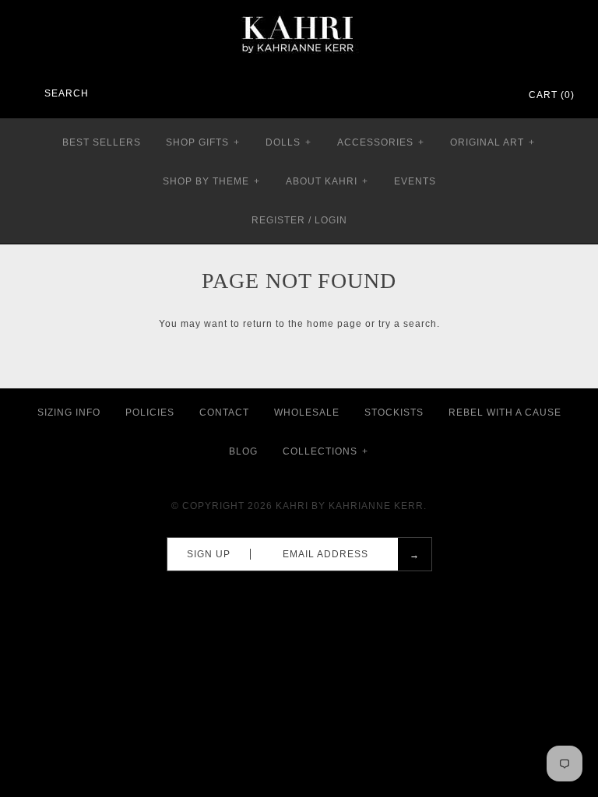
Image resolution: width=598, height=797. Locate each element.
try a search (407, 323)
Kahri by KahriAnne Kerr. (351, 505)
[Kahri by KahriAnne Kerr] (299, 10)
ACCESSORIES (380, 142)
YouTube (493, 95)
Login (331, 220)
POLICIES (149, 412)
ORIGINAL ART (492, 142)
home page (334, 323)
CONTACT (224, 412)
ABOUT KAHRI (327, 181)
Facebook (432, 95)
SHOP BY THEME (211, 181)
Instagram (473, 95)
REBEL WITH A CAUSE (504, 412)
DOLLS (288, 142)
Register (278, 220)
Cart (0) (552, 95)
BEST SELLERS (101, 142)
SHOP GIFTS (203, 142)
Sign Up (208, 554)
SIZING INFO (68, 412)
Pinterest (453, 95)
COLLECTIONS (325, 451)
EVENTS (415, 181)
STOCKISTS (394, 412)
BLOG (243, 451)
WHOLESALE (306, 412)
